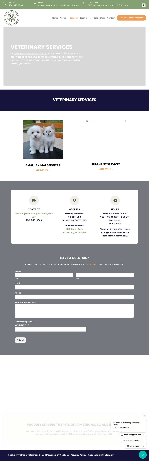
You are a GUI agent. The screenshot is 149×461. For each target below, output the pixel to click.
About (63, 18)
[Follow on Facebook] (144, 5)
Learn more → (43, 169)
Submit (20, 340)
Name (18, 271)
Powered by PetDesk (57, 454)
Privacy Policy (78, 454)
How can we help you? (26, 302)
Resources (85, 18)
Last (77, 279)
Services (74, 18)
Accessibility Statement (101, 454)
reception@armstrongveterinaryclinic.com (58, 5)
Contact (111, 18)
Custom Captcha (24, 322)
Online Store (99, 18)
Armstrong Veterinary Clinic (30, 53)
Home (55, 18)
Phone (18, 293)
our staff (93, 264)
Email (18, 283)
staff (80, 56)
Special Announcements (131, 17)
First (16, 279)
